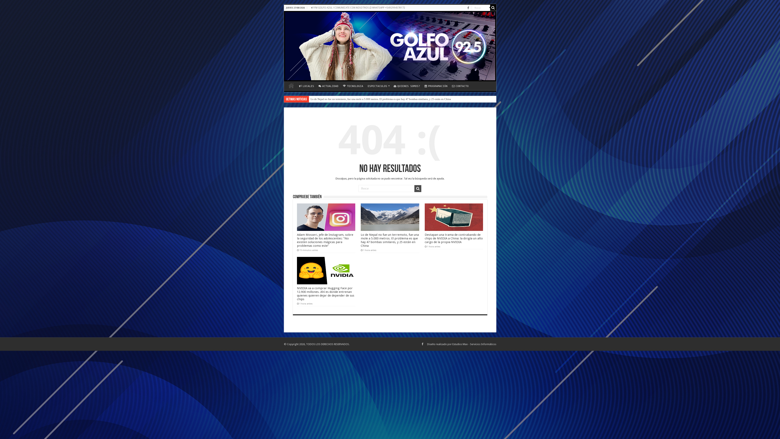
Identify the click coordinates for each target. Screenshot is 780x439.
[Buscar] (493, 8)
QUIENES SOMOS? (408, 86)
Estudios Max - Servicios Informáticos (474, 344)
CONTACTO (462, 86)
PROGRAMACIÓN (437, 86)
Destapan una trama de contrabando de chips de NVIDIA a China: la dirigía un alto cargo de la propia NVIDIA (371, 99)
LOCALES (308, 86)
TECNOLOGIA (355, 86)
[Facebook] (468, 7)
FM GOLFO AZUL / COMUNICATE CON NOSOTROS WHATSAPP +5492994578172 (359, 7)
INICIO (291, 85)
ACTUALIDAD (330, 86)
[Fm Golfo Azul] (390, 46)
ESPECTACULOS (377, 86)
